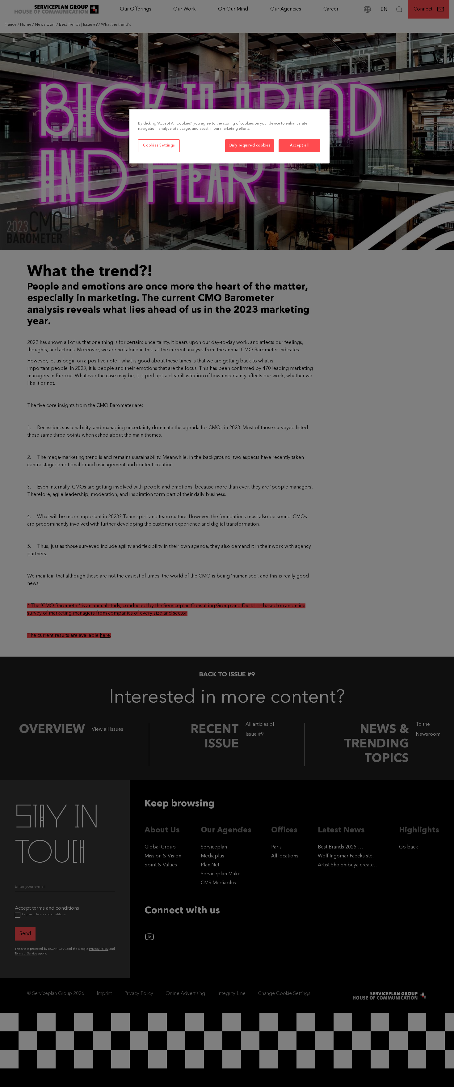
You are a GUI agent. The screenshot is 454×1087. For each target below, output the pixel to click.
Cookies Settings (159, 145)
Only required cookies (250, 145)
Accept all (299, 145)
